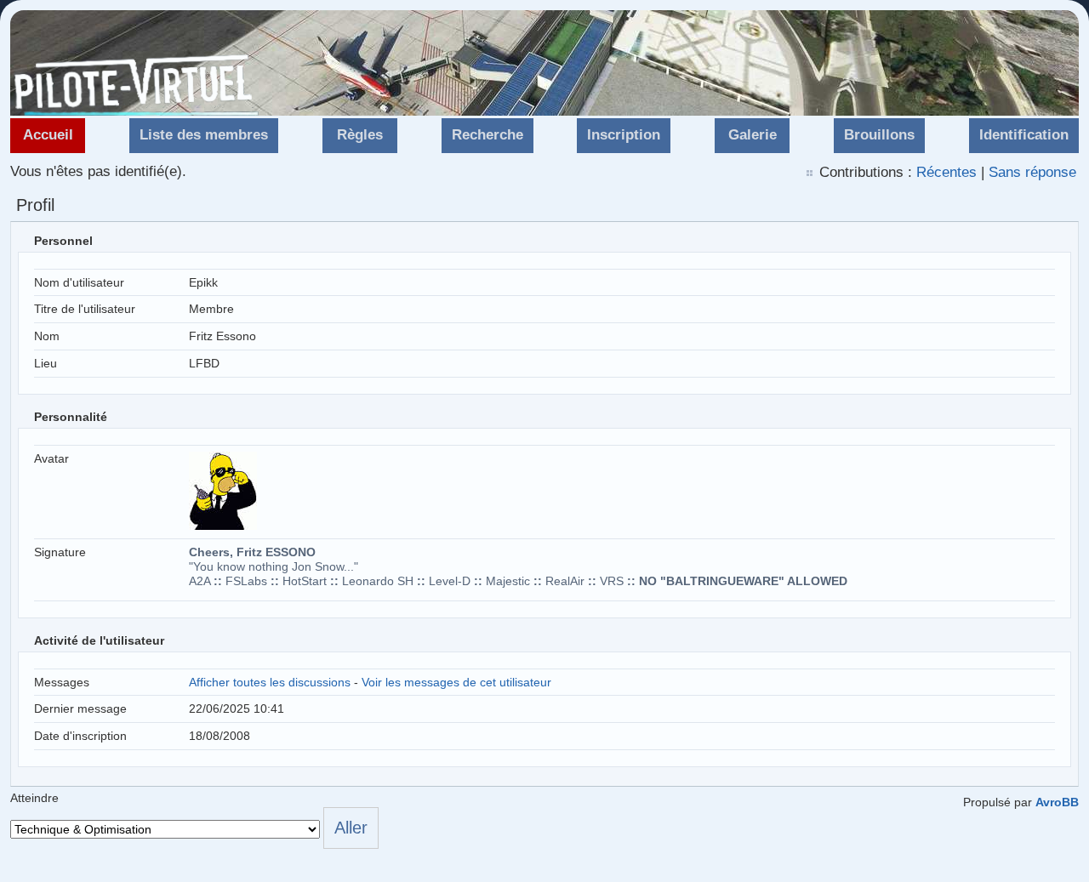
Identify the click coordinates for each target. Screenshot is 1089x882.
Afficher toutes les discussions (270, 682)
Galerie (752, 135)
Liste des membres (204, 135)
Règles (360, 135)
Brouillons (879, 135)
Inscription (623, 135)
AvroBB (1057, 802)
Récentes (946, 172)
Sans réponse (1032, 172)
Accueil (48, 135)
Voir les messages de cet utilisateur (456, 682)
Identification (1024, 135)
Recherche (487, 135)
